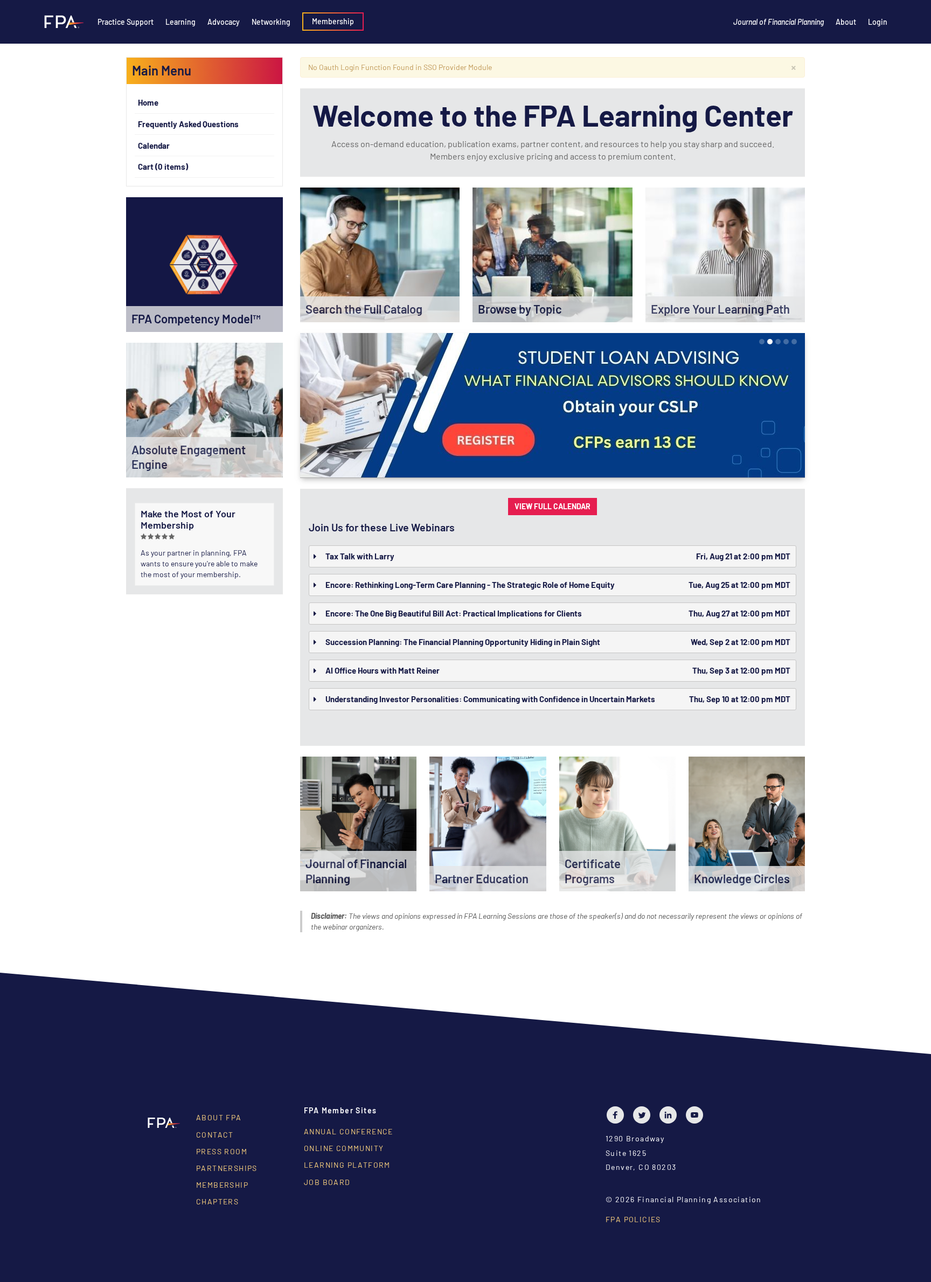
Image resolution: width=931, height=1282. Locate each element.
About (846, 21)
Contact (215, 1134)
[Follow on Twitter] (644, 1115)
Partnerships (227, 1168)
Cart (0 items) (163, 166)
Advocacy (223, 21)
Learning (180, 21)
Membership (333, 21)
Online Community (344, 1148)
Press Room (221, 1151)
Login (877, 21)
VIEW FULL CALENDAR (552, 506)
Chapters (217, 1201)
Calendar (154, 145)
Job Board (327, 1182)
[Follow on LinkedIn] (670, 1115)
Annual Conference (348, 1131)
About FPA (219, 1117)
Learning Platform (347, 1164)
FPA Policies (633, 1219)
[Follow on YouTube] (697, 1115)
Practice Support (126, 21)
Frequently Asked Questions (188, 124)
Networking (271, 21)
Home (148, 102)
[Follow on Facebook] (618, 1115)
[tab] (552, 556)
